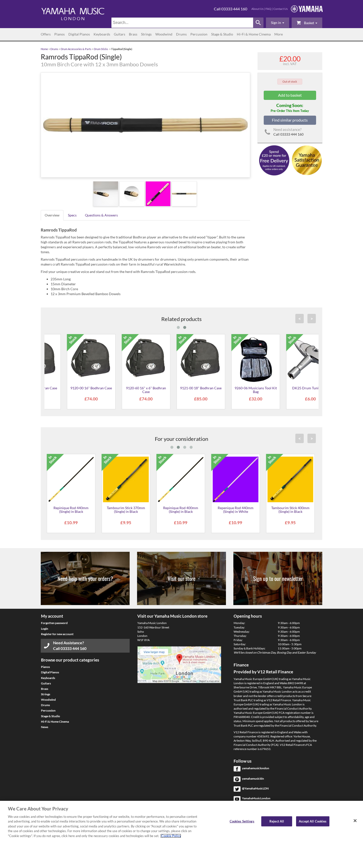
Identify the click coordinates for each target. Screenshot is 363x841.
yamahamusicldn (253, 778)
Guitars (119, 34)
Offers (46, 34)
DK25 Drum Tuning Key (291, 388)
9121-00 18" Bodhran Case (181, 388)
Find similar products (290, 120)
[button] (277, 23)
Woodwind (163, 34)
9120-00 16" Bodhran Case (72, 388)
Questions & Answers (101, 215)
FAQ (268, 9)
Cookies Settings (242, 821)
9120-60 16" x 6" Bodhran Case (127, 390)
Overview (52, 215)
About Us (257, 9)
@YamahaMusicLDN (255, 788)
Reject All (276, 821)
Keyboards (102, 34)
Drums (181, 34)
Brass (133, 34)
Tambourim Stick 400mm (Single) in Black (236, 510)
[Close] (355, 820)
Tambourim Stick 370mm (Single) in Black (72, 510)
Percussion (198, 34)
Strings (146, 34)
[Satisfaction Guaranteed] (306, 160)
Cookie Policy (171, 836)
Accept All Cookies (312, 821)
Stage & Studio (222, 34)
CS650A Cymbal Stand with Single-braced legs (291, 510)
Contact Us (280, 9)
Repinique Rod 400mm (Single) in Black (126, 510)
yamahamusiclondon (255, 768)
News (44, 727)
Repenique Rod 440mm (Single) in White (181, 510)
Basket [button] (309, 23)
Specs (72, 215)
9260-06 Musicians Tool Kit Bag (236, 390)
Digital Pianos (79, 34)
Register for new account (57, 634)
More (278, 34)
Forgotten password (54, 623)
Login (44, 628)
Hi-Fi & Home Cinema (254, 34)
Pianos (59, 34)
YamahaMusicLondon (256, 798)
